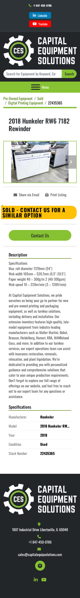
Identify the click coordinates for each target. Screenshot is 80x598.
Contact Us (40, 235)
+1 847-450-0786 (42, 5)
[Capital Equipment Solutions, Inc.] (40, 498)
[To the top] (40, 566)
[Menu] (35, 87)
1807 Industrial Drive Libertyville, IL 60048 (40, 529)
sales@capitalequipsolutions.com (40, 554)
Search (69, 73)
